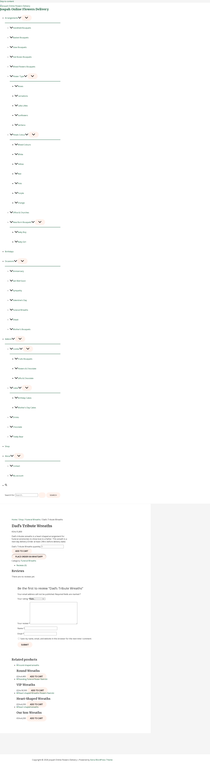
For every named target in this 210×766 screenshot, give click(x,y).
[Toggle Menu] (26, 18)
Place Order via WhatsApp (29, 556)
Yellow (21, 164)
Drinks (16, 417)
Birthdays (9, 251)
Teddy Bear (18, 436)
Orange (21, 202)
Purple (21, 193)
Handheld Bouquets (22, 28)
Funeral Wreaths (20, 310)
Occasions (9, 261)
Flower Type (18, 76)
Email (21, 633)
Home (14, 519)
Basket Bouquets (21, 37)
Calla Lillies (23, 105)
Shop (7, 446)
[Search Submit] (42, 495)
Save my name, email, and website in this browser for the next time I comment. (56, 638)
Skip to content (7, 1)
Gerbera (21, 125)
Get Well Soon (19, 281)
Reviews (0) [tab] (22, 565)
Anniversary (18, 271)
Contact (16, 466)
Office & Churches (21, 212)
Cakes (15, 388)
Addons (8, 339)
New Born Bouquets (22, 222)
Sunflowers (23, 115)
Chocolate (17, 427)
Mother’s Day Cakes (27, 407)
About (7, 456)
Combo (16, 349)
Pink (20, 183)
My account (18, 475)
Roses (20, 86)
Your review (24, 623)
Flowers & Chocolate (27, 368)
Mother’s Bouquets (22, 329)
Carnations (23, 96)
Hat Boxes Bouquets (22, 57)
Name (21, 628)
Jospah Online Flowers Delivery (24, 9)
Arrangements (11, 18)
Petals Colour (19, 134)
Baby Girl (22, 242)
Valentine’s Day (20, 300)
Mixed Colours (24, 144)
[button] (19, 18)
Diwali (15, 319)
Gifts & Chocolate (25, 378)
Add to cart (21, 551)
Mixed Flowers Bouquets (24, 66)
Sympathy (17, 290)
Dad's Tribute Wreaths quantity (26, 546)
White (20, 154)
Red (19, 173)
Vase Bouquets (20, 47)
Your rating (24, 598)
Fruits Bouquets (25, 359)
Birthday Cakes (24, 398)
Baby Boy (22, 232)
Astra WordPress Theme (101, 759)
